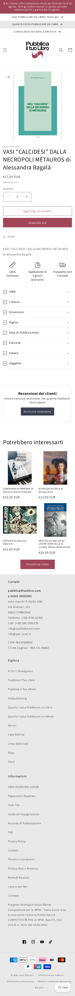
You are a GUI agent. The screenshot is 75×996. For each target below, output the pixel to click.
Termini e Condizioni (21, 859)
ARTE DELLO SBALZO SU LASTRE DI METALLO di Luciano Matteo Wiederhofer (55, 544)
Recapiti (39, 987)
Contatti (13, 895)
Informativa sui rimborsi (51, 975)
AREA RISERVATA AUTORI (23, 787)
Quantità (8, 188)
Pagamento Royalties (21, 796)
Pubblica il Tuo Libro (21, 680)
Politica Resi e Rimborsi (23, 868)
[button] (5, 50)
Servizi (12, 725)
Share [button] (11, 236)
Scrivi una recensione (37, 411)
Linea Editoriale (18, 743)
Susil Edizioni (26, 975)
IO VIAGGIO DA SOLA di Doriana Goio (51, 490)
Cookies (13, 850)
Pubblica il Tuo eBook (22, 689)
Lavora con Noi (17, 886)
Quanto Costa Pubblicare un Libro (30, 707)
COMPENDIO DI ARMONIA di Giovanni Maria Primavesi (18, 490)
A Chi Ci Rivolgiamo (20, 671)
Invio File (14, 805)
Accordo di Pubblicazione (24, 823)
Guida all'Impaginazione (24, 814)
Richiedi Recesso (18, 877)
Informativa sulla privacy (20, 981)
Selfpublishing (17, 698)
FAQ (10, 832)
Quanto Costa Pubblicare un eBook (31, 716)
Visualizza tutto (37, 564)
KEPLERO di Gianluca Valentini (14, 542)
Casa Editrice (16, 734)
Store (11, 761)
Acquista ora (38, 222)
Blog (11, 752)
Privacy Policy (16, 841)
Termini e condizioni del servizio (55, 981)
